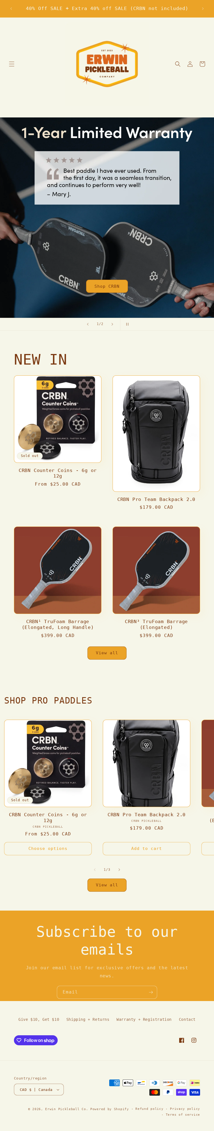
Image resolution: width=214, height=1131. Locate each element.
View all (107, 652)
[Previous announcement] (11, 9)
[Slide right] (119, 870)
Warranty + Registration (144, 1019)
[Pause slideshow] (126, 324)
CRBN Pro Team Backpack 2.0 (156, 499)
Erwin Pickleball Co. (66, 1109)
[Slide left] (95, 870)
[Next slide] (112, 324)
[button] (12, 64)
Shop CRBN (107, 286)
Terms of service (183, 1115)
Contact (187, 1019)
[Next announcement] (203, 9)
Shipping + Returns (88, 1019)
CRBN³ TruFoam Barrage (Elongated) (156, 624)
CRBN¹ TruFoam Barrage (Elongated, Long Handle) (58, 624)
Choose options (47, 848)
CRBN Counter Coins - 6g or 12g (58, 473)
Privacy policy (185, 1109)
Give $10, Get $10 (38, 1019)
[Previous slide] (88, 324)
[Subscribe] (151, 992)
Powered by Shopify (109, 1109)
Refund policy (149, 1109)
